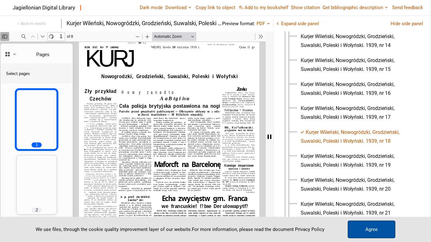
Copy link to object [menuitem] (215, 7)
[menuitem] (358, 41)
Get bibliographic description (352, 7)
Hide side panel (407, 23)
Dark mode (151, 7)
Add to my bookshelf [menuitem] (266, 7)
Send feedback (407, 7)
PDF (261, 23)
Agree (371, 229)
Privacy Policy (309, 229)
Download (175, 7)
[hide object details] (269, 137)
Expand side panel (300, 23)
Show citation (305, 7)
